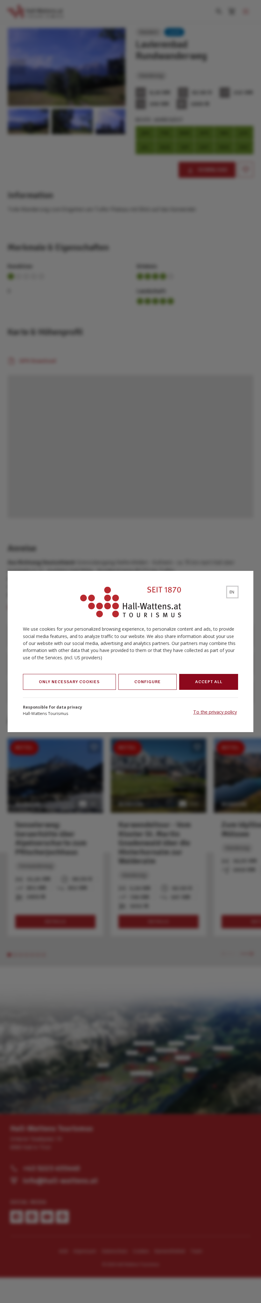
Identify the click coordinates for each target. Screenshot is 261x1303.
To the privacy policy (215, 712)
